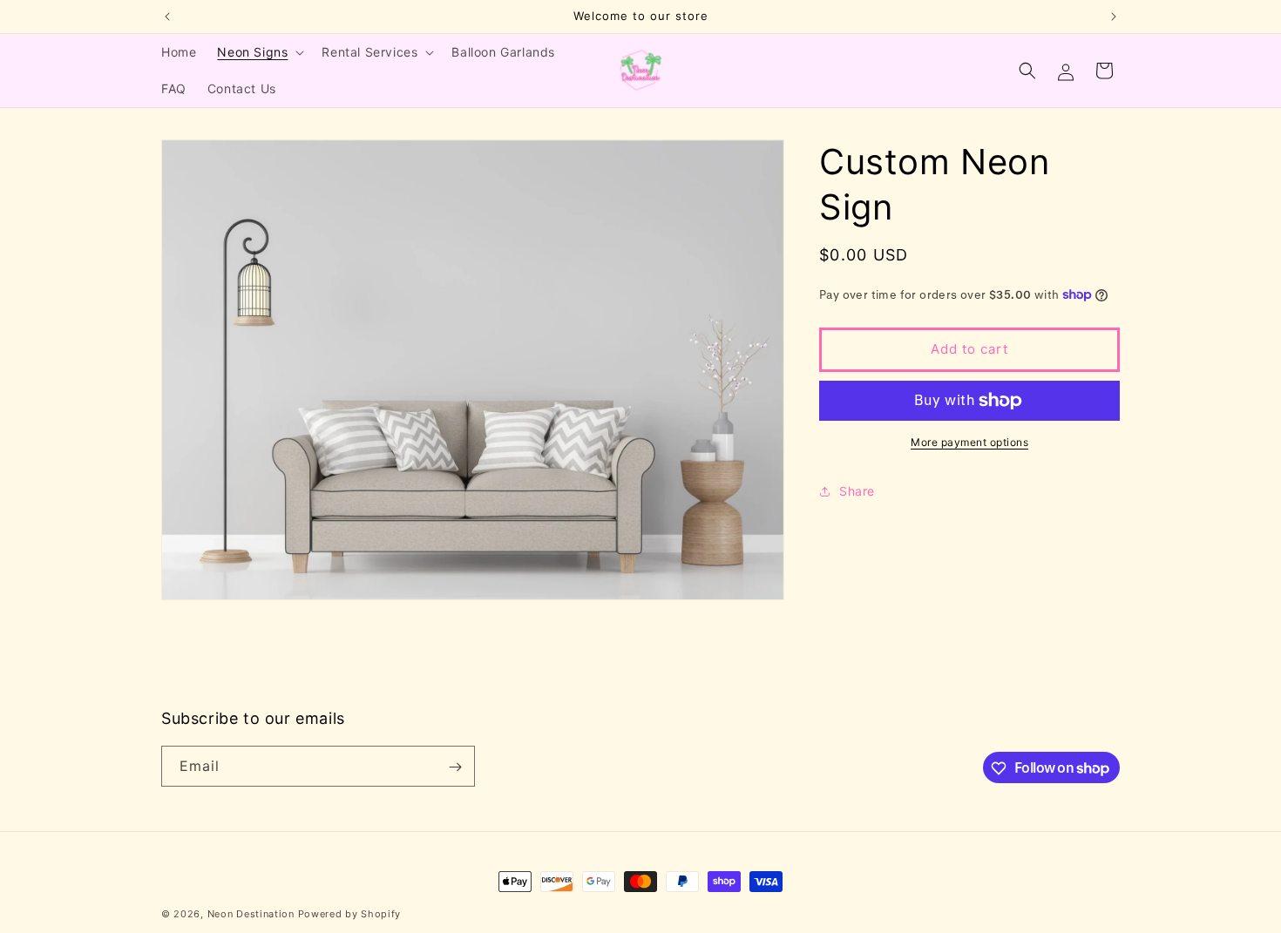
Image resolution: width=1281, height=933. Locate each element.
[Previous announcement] (167, 16)
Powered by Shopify (350, 914)
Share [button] (857, 490)
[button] (259, 52)
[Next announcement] (1114, 16)
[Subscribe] (455, 767)
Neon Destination (251, 914)
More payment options (969, 442)
